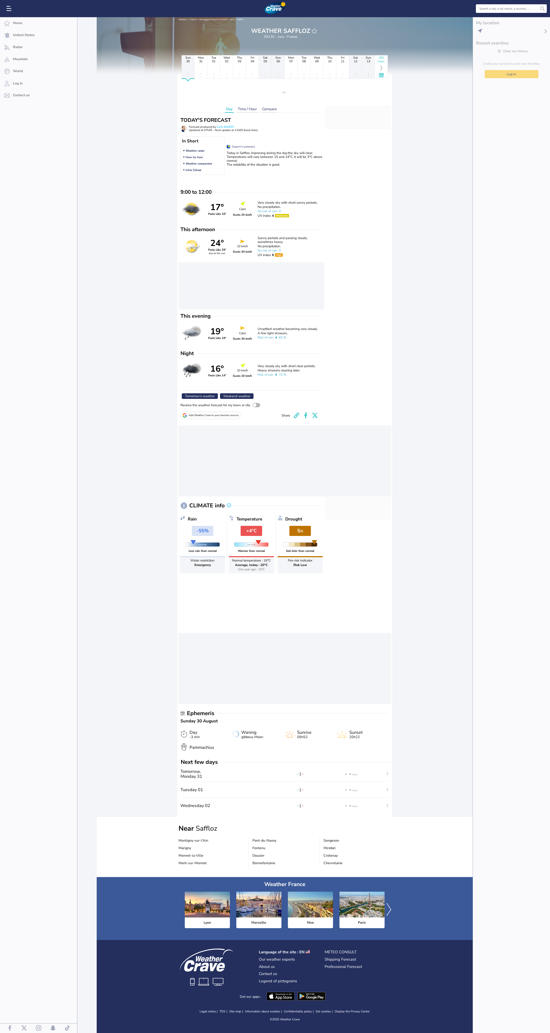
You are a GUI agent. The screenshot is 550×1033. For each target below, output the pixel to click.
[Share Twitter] (315, 415)
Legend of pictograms (278, 981)
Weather (183, 19)
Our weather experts (277, 959)
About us (267, 966)
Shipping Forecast (340, 959)
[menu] (9, 8)
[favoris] (314, 31)
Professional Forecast (343, 966)
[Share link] (296, 415)
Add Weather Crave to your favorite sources (214, 415)
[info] (229, 505)
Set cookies (323, 1011)
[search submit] (542, 8)
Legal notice (208, 1011)
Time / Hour (247, 109)
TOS (222, 1011)
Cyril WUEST (225, 127)
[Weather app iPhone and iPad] (281, 996)
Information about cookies (262, 1011)
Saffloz (240, 19)
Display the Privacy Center (352, 1011)
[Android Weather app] (311, 996)
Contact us (268, 973)
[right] (389, 910)
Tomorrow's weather (200, 396)
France (193, 19)
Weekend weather (236, 396)
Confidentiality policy (298, 1011)
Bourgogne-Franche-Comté (213, 19)
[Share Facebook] (306, 415)
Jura (232, 19)
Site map (235, 1011)
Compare (269, 109)
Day (229, 109)
